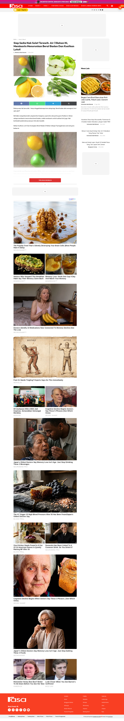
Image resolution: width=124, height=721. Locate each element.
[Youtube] (100, 10)
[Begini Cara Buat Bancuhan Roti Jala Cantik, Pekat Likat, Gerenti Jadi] (95, 84)
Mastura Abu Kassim (20, 52)
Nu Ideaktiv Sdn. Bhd (97, 716)
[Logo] (16, 6)
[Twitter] (96, 10)
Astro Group (110, 716)
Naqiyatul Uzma (92, 147)
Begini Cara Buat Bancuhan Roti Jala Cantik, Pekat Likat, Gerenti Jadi (94, 99)
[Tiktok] (98, 10)
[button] (107, 6)
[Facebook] (92, 10)
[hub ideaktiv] (112, 5)
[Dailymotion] (102, 10)
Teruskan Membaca (45, 180)
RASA (15, 39)
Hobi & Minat (22, 39)
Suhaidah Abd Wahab (87, 104)
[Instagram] (94, 10)
